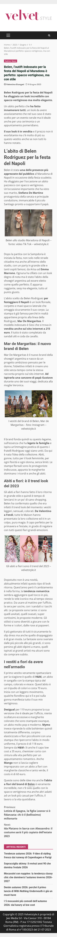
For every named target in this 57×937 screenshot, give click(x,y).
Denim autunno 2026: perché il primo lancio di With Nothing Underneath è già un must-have (28, 891)
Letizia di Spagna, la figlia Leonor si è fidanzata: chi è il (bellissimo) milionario (27, 812)
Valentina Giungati (15, 84)
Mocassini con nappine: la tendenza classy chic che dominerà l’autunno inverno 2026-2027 (28, 877)
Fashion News (10, 61)
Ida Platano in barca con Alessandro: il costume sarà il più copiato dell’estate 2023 (28, 830)
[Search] (49, 35)
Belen (31, 784)
